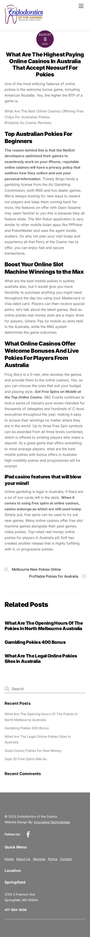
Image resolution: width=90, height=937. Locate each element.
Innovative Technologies (52, 822)
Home (9, 859)
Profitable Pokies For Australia (53, 576)
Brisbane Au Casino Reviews (28, 122)
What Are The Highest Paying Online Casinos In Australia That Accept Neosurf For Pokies (45, 64)
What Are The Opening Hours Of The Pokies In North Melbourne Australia (44, 625)
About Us (23, 859)
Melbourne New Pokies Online (36, 569)
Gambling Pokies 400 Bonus (35, 642)
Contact (66, 859)
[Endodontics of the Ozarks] (24, 22)
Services (39, 859)
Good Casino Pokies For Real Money (33, 751)
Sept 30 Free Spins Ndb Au (26, 759)
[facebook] (29, 834)
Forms (52, 859)
